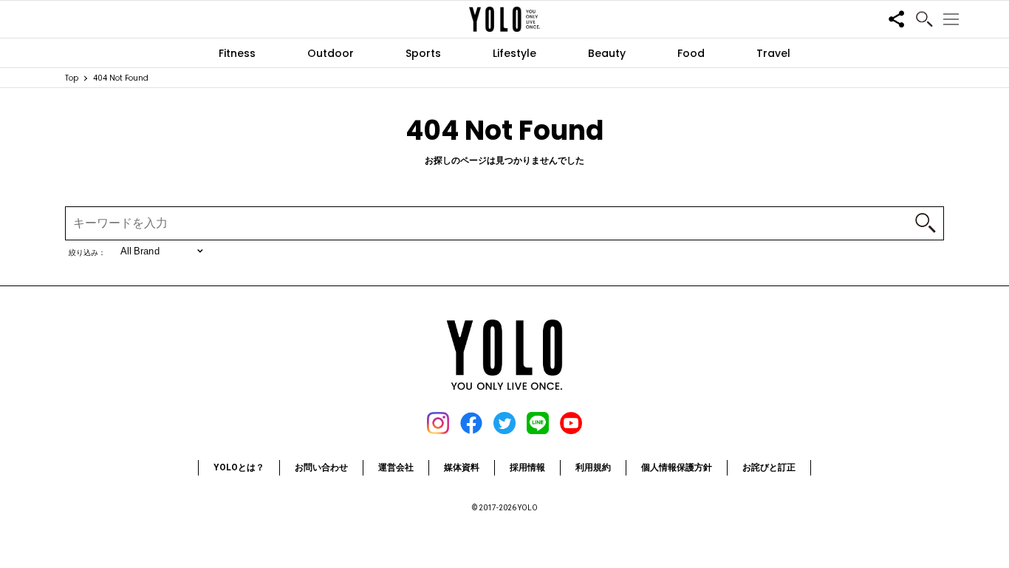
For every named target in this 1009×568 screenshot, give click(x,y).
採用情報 (527, 467)
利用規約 (593, 467)
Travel (773, 53)
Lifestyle (514, 53)
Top (71, 78)
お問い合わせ (321, 467)
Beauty (607, 53)
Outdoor (330, 53)
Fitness (237, 53)
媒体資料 (461, 467)
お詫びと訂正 (769, 467)
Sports (423, 53)
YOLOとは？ (238, 467)
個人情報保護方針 (676, 467)
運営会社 (396, 467)
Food (691, 53)
